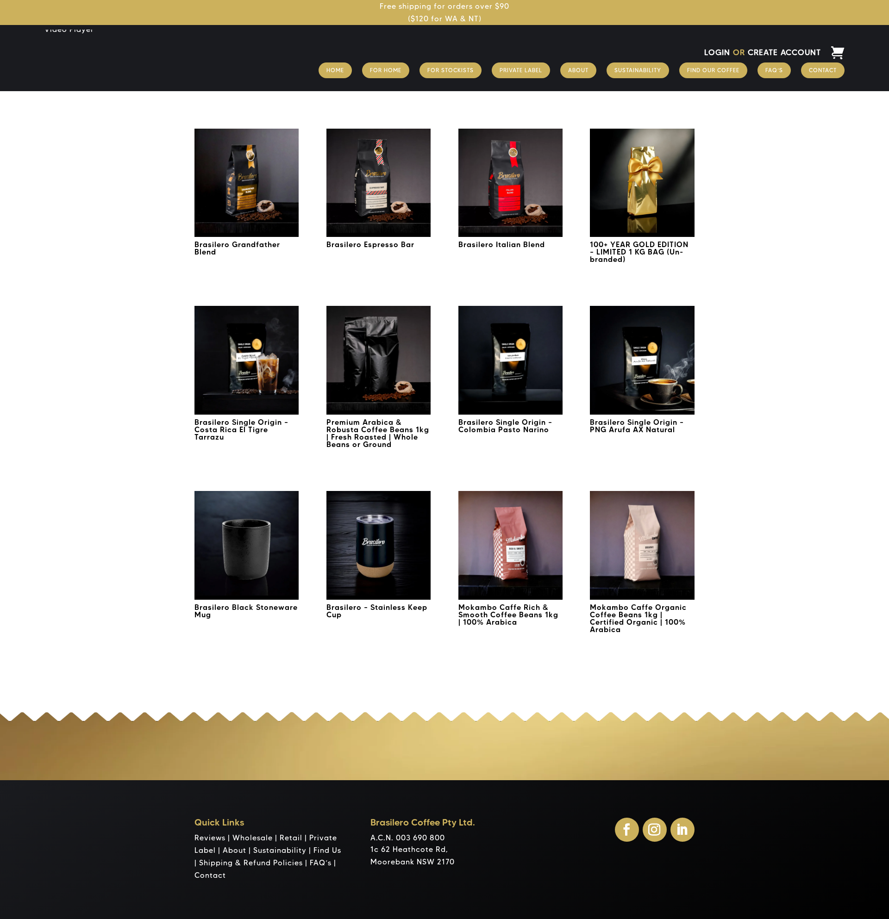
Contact (823, 70)
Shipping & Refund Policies (251, 862)
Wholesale (252, 837)
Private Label (521, 70)
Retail (291, 837)
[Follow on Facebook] (627, 830)
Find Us (327, 850)
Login (717, 52)
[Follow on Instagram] (655, 830)
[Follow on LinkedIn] (682, 830)
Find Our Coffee (713, 70)
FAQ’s (774, 70)
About (578, 70)
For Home (385, 70)
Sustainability (637, 70)
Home (335, 70)
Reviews (209, 837)
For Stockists (450, 70)
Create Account (784, 52)
